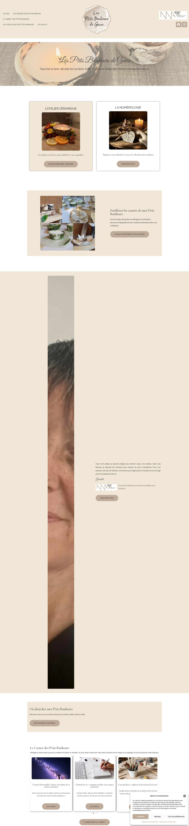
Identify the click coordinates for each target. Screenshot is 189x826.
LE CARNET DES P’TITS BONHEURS (16, 19)
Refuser (157, 816)
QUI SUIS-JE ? (42, 25)
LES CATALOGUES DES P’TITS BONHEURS (18, 25)
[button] (185, 796)
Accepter (140, 816)
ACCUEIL (6, 14)
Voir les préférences (176, 816)
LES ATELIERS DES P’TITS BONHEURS (27, 14)
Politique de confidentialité (150, 822)
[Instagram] (184, 24)
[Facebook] (178, 24)
